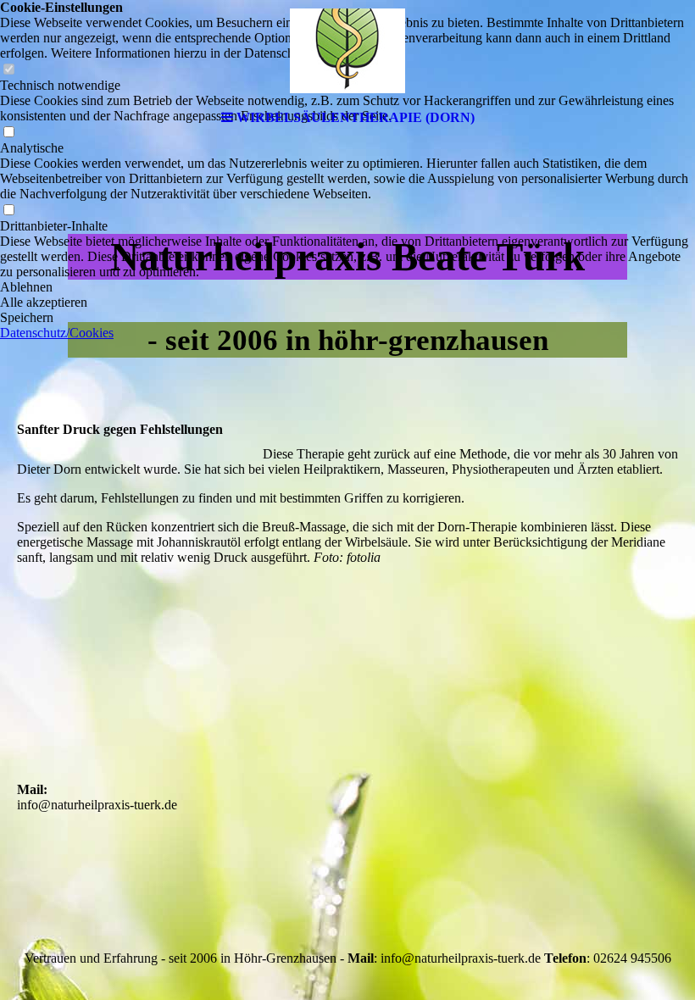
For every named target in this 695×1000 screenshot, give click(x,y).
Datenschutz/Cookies (57, 332)
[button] (347, 287)
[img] (347, 50)
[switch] (8, 210)
